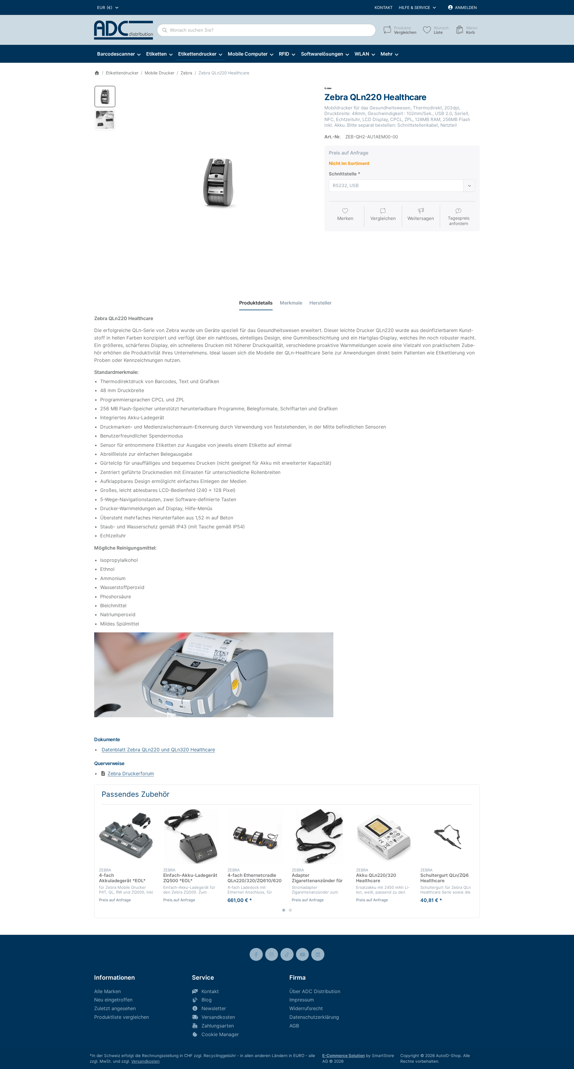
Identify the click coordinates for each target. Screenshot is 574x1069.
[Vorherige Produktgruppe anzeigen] (101, 861)
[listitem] (217, 182)
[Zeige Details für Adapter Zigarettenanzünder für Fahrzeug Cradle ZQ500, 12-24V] (319, 836)
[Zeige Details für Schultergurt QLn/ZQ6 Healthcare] (447, 836)
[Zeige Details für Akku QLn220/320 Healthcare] (383, 836)
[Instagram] (271, 954)
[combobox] (108, 7)
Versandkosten (145, 1061)
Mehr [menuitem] (387, 54)
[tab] (256, 302)
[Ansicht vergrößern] (217, 182)
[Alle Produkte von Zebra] (328, 88)
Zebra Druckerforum (131, 773)
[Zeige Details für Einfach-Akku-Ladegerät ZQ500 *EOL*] (190, 836)
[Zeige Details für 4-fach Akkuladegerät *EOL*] (126, 836)
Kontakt (384, 7)
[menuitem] (118, 54)
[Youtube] (302, 954)
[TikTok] (287, 954)
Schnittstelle (343, 174)
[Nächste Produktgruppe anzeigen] (473, 861)
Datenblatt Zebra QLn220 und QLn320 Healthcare (158, 750)
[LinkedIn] (317, 954)
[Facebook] (256, 954)
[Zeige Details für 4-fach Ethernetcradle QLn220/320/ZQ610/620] (255, 836)
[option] (105, 96)
